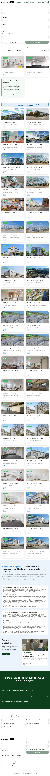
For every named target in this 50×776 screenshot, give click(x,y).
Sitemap (3, 763)
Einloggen (19, 2)
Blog (2, 761)
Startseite (3, 47)
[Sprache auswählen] (47, 2)
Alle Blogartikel (6, 654)
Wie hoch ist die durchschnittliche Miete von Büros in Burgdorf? (18, 690)
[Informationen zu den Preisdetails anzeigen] (5, 31)
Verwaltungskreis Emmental (28, 47)
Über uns (3, 758)
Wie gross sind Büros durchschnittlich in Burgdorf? (15, 701)
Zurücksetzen (13, 42)
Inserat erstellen (41, 2)
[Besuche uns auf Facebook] (2, 751)
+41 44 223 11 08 (6, 746)
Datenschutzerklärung (40, 749)
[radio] (2, 33)
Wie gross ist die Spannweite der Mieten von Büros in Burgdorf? (18, 696)
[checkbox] (26, 749)
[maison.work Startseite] (7, 2)
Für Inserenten (15, 759)
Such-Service (15, 763)
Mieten (8, 47)
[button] (5, 13)
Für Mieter (14, 758)
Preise (2, 759)
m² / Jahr (12, 33)
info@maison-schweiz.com (9, 743)
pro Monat (6, 33)
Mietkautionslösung (16, 765)
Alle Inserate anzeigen (10, 94)
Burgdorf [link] (38, 47)
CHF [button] (3, 37)
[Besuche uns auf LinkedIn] (5, 751)
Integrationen (15, 761)
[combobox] (25, 10)
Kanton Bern (18, 47)
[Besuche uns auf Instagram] (8, 751)
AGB (36, 773)
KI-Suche (32, 2)
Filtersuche (25, 2)
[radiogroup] (8, 34)
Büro (13, 47)
